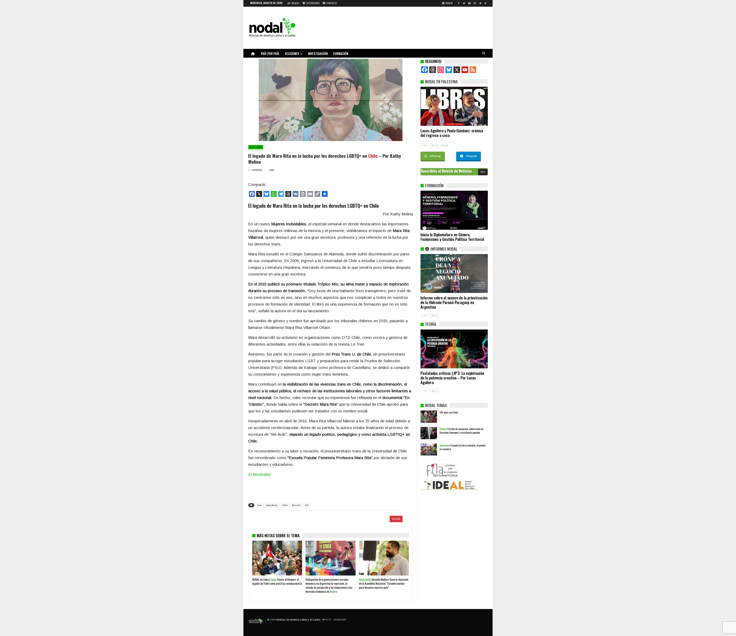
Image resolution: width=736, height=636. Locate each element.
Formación (340, 53)
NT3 (307, 505)
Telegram (471, 156)
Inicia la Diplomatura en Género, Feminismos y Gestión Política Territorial (452, 236)
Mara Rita (296, 505)
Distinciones (313, 3)
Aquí (483, 172)
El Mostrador (259, 474)
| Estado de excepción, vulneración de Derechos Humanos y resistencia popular (461, 430)
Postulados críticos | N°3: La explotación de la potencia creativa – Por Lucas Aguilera (452, 377)
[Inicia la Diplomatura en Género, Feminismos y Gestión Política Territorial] (454, 210)
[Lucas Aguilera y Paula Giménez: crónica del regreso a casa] (454, 106)
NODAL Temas (256, 147)
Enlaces (296, 3)
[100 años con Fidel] (429, 416)
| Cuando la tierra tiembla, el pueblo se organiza (462, 447)
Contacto (331, 3)
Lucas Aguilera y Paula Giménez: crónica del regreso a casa (452, 133)
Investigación (318, 53)
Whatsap (435, 156)
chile (259, 505)
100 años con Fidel (448, 412)
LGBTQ (285, 505)
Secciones (292, 53)
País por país (270, 53)
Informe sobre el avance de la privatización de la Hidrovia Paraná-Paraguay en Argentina (454, 302)
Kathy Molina (272, 505)
